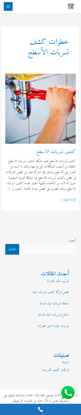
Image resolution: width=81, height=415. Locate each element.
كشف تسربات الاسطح (56, 152)
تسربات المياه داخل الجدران (53, 326)
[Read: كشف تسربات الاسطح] (40, 108)
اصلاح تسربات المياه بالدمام (53, 315)
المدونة (65, 362)
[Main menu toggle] (8, 6)
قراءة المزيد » (68, 200)
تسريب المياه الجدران (58, 281)
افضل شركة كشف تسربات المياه (50, 292)
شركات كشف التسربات (55, 370)
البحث (72, 240)
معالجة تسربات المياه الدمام (54, 303)
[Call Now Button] (40, 409)
